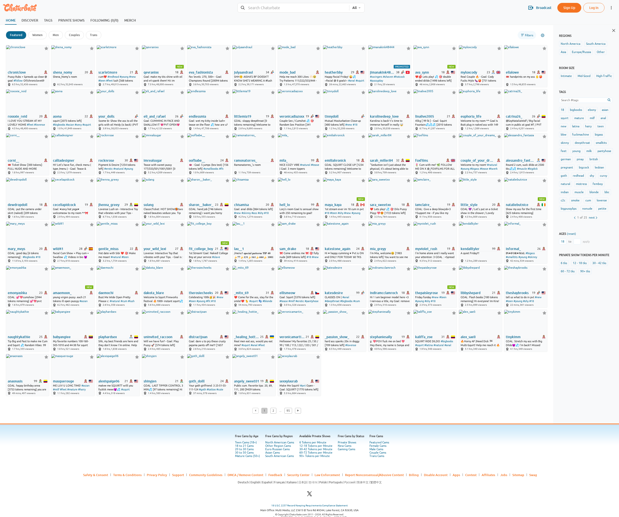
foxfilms (421, 160)
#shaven (388, 76)
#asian (70, 124)
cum (588, 200)
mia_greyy (378, 249)
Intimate (566, 76)
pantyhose (604, 151)
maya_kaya (333, 205)
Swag (533, 475)
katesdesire (334, 293)
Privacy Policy (157, 475)
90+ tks (585, 271)
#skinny (246, 213)
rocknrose (106, 160)
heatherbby (334, 72)
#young (124, 76)
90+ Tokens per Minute (314, 456)
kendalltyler (470, 249)
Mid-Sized (584, 76)
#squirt (360, 80)
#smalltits (512, 257)
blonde (594, 192)
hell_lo (285, 205)
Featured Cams (379, 442)
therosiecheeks (201, 293)
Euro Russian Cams (277, 449)
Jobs (503, 475)
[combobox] (293, 8)
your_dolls (106, 116)
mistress (581, 184)
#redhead (113, 76)
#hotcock (399, 76)
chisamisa (241, 205)
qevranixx (151, 72)
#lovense (39, 124)
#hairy (82, 389)
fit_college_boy (201, 249)
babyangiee (62, 337)
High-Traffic (604, 76)
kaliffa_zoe (424, 337)
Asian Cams (272, 452)
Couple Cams (377, 452)
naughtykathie (19, 337)
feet (564, 151)
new (563, 126)
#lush (131, 301)
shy (592, 175)
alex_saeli (468, 337)
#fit (221, 168)
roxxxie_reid (17, 116)
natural (565, 184)
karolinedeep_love (384, 116)
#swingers (376, 76)
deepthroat (582, 142)
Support (178, 475)
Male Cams (376, 449)
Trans (93, 35)
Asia (563, 52)
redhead (578, 175)
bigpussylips (568, 208)
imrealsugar (153, 160)
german (566, 159)
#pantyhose (311, 301)
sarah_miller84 (381, 160)
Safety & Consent (95, 475)
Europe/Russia (581, 52)
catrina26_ (514, 116)
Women (37, 35)
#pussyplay (376, 80)
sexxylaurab (289, 381)
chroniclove (17, 72)
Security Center (298, 475)
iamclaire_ (423, 205)
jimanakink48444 (382, 72)
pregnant (567, 167)
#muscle (522, 168)
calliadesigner (63, 160)
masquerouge (63, 381)
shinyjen (150, 381)
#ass (254, 213)
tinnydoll (332, 116)
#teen (101, 80)
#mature (72, 389)
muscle (579, 192)
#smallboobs (210, 168)
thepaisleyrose (426, 293)
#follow (18, 80)
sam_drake (288, 249)
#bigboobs (59, 124)
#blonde (267, 301)
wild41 (58, 249)
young (576, 151)
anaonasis (15, 381)
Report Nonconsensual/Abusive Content (374, 475)
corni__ (13, 160)
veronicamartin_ (292, 337)
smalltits (601, 142)
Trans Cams (376, 456)
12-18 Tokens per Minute (315, 446)
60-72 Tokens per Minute (315, 452)
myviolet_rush (426, 249)
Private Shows (347, 442)
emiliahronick (335, 160)
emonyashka (17, 293)
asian (605, 110)
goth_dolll (197, 381)
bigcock (584, 167)
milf (592, 118)
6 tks (564, 263)
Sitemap (518, 475)
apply (586, 241)
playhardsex (107, 337)
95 (288, 410)
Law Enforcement (327, 475)
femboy (598, 184)
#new (132, 76)
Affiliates (488, 475)
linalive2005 (424, 116)
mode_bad (287, 72)
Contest (471, 475)
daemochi (105, 293)
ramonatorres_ (245, 160)
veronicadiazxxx (292, 116)
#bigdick (533, 168)
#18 (355, 124)
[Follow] (46, 48)
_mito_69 (241, 293)
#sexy (78, 124)
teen (600, 126)
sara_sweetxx (380, 205)
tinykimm (513, 337)
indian (565, 192)
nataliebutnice (517, 205)
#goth (202, 389)
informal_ (513, 249)
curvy (603, 175)
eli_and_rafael (155, 116)
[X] (309, 495)
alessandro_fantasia (520, 160)
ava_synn (422, 72)
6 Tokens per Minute (312, 442)
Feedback (275, 475)
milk (589, 151)
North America (570, 44)
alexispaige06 (108, 381)
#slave (216, 257)
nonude (587, 208)
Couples (74, 35)
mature (579, 118)
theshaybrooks (517, 293)
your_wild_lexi (155, 249)
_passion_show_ (337, 337)
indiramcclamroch (384, 293)
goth (564, 175)
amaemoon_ (62, 293)
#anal (351, 80)
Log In (593, 8)
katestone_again (337, 249)
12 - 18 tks (580, 263)
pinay (580, 159)
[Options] (543, 35)
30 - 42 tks (599, 263)
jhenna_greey (108, 205)
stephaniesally (381, 337)
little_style (469, 205)
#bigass (474, 168)
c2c (563, 200)
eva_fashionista (201, 72)
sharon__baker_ (201, 205)
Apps (456, 475)
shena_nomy (62, 72)
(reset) (571, 234)
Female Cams (377, 446)
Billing (414, 475)
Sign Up (569, 8)
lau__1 (239, 249)
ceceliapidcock (64, 205)
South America (595, 44)
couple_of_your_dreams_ (478, 160)
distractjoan (198, 337)
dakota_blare (154, 293)
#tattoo (211, 389)
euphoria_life (471, 116)
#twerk (493, 168)
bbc (606, 192)
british (594, 159)
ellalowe (512, 72)
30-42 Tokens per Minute (315, 449)
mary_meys (16, 249)
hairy (588, 126)
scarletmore (107, 72)
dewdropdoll (17, 205)
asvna (57, 116)
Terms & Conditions (127, 475)
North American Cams (279, 442)
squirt (564, 118)
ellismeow (287, 293)
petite (602, 208)
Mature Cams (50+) (247, 456)
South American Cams (279, 456)
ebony (592, 110)
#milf (291, 301)
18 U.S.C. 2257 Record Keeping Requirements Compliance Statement (309, 505)
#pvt (303, 385)
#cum (124, 301)
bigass (599, 134)
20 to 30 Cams (244, 449)
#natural (118, 168)
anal (603, 118)
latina (575, 126)
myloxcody (469, 72)
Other (601, 52)
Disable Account (436, 475)
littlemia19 (242, 116)
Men (56, 35)
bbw (563, 134)
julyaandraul (243, 72)
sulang (149, 205)
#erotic (108, 168)
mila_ (284, 160)
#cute (219, 389)
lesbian (599, 167)
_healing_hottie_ (246, 337)
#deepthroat (332, 301)
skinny (565, 142)
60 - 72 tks (568, 271)
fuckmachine (580, 134)
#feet (109, 80)
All (354, 8)
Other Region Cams (278, 446)
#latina (428, 345)
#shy (260, 213)
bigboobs (576, 110)
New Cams (344, 446)
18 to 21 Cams (244, 446)
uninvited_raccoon (158, 337)
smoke (575, 200)
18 (562, 110)
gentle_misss (108, 249)
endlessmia (197, 116)
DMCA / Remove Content (245, 475)
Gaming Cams (346, 449)
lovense (602, 200)
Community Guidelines (205, 475)
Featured (16, 35)
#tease (315, 164)
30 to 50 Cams (244, 452)
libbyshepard (470, 293)
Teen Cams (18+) (246, 442)
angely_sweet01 (246, 381)
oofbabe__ (197, 160)
